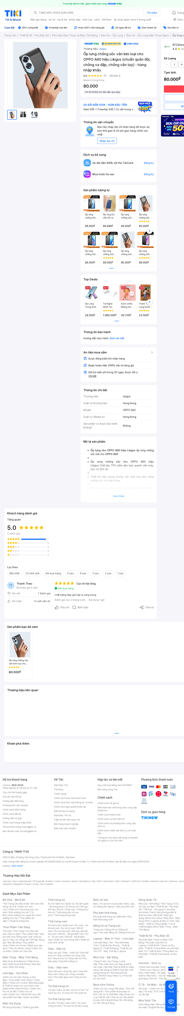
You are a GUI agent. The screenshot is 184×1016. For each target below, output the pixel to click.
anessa (173, 881)
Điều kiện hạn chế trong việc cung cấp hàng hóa (117, 809)
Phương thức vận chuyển (15, 805)
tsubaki (49, 884)
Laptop (122, 951)
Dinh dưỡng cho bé (19, 912)
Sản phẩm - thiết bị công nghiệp (159, 922)
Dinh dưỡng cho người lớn (21, 915)
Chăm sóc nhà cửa (22, 951)
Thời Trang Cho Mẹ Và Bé (16, 903)
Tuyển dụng (60, 793)
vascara (7, 881)
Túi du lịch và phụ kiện (111, 903)
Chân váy (70, 909)
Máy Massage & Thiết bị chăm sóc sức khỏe (23, 984)
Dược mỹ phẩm (31, 997)
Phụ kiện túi (80, 993)
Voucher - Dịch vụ (150, 963)
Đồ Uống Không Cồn (111, 1000)
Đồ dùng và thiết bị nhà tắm (114, 970)
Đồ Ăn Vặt (105, 997)
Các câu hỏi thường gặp (15, 792)
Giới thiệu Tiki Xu (62, 815)
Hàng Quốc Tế (147, 899)
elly (93, 881)
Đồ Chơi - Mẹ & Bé (14, 899)
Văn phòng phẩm (165, 1004)
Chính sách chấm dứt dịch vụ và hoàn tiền (117, 832)
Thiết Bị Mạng (111, 948)
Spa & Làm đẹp (160, 970)
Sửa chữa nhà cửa (108, 964)
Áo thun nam (54, 925)
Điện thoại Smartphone (15, 961)
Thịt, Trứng (18, 931)
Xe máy (148, 991)
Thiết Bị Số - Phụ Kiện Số (154, 935)
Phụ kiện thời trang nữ (104, 916)
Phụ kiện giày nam (63, 977)
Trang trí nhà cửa (102, 961)
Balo (95, 903)
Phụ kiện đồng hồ (108, 932)
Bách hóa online (154, 918)
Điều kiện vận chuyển (65, 828)
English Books (156, 1007)
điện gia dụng (38, 19)
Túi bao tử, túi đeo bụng (75, 1005)
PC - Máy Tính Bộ (107, 951)
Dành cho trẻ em (18, 945)
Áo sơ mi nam (68, 928)
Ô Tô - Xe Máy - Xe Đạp (153, 984)
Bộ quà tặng (108, 1003)
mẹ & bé (62, 19)
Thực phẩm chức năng (20, 980)
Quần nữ (69, 903)
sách (97, 19)
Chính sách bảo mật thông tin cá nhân (73, 802)
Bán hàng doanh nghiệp (66, 824)
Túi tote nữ (67, 993)
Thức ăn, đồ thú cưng (19, 948)
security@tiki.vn (28, 831)
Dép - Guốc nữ (70, 952)
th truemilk (38, 881)
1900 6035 (17, 866)
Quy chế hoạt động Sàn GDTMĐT (115, 785)
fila (41, 884)
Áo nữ (51, 903)
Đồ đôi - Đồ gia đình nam (71, 934)
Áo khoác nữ (72, 906)
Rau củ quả (14, 934)
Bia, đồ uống (14, 942)
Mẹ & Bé (158, 915)
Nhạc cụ (117, 975)
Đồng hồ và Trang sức (107, 925)
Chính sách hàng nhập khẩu (17, 822)
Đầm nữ (60, 903)
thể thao (107, 19)
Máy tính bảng (17, 967)
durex (75, 881)
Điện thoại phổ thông (19, 964)
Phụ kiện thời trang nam (112, 918)
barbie (49, 881)
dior (15, 881)
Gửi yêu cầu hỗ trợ (12, 796)
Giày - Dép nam (58, 967)
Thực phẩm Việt (30, 934)
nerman (154, 881)
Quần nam (68, 925)
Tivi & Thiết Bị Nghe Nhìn (157, 925)
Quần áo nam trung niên (66, 939)
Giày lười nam (55, 971)
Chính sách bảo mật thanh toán (70, 798)
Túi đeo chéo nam (66, 1003)
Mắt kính (121, 916)
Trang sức (98, 929)
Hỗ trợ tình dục (28, 994)
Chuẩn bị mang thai (19, 921)
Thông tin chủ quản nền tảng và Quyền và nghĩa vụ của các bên (118, 839)
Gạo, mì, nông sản (19, 939)
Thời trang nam (57, 921)
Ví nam (51, 1003)
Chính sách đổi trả (12, 814)
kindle (145, 881)
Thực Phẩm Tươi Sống (16, 927)
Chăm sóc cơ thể (18, 982)
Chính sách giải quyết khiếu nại (70, 806)
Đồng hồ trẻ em (127, 932)
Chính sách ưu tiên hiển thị (111, 819)
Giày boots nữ (60, 958)
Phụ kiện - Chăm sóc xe (151, 988)
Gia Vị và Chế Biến (108, 994)
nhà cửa (87, 19)
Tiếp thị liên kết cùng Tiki (67, 819)
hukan (28, 884)
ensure (66, 881)
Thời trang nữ (56, 899)
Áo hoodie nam (62, 931)
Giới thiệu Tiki (61, 785)
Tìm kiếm (152, 12)
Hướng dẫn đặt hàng (13, 801)
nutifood (135, 881)
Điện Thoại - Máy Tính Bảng (20, 957)
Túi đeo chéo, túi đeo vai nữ (62, 990)
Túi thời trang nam (59, 999)
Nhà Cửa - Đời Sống (105, 957)
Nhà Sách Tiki (147, 1000)
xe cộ (52, 19)
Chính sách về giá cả (108, 803)
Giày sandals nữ (66, 955)
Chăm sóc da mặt (12, 977)
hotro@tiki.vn (29, 827)
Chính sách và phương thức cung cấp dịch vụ (117, 825)
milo (99, 881)
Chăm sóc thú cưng (103, 988)
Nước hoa (14, 994)
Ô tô (156, 991)
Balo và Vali (100, 899)
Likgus (102, 48)
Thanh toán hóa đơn (149, 967)
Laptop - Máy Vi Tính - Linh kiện (113, 938)
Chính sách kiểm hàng (14, 809)
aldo (117, 881)
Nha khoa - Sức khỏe (158, 975)
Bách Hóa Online (103, 984)
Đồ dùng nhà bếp (11, 1007)
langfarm (18, 884)
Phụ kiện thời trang (105, 912)
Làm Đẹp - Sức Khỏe (15, 973)
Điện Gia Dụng (11, 1003)
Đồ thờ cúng (105, 975)
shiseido (7, 884)
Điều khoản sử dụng (64, 811)
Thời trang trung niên (65, 915)
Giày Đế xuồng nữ (68, 961)
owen (58, 881)
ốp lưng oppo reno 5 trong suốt (132, 19)
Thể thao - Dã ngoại (153, 909)
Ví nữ (81, 990)
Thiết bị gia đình (30, 1007)
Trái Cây (7, 931)
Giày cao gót (54, 952)
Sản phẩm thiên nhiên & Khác (21, 987)
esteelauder (25, 881)
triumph (126, 881)
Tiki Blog (58, 789)
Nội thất (108, 967)
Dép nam (64, 974)
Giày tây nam (70, 971)
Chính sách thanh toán (109, 814)
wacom (164, 881)
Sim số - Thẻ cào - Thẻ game (165, 978)
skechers (108, 881)
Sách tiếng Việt (146, 1004)
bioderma (85, 881)
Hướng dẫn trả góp (12, 818)
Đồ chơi (35, 903)
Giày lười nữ (75, 958)
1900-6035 (17, 785)
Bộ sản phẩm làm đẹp (22, 996)
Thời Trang (166, 903)
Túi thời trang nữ (58, 986)
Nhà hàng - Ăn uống (155, 972)
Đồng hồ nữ (111, 929)
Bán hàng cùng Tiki (108, 789)
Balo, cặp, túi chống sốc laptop (114, 905)
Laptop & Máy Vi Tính (163, 921)
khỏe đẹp (74, 19)
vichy (35, 884)
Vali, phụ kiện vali (125, 906)
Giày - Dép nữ (56, 948)
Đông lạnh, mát (24, 936)
